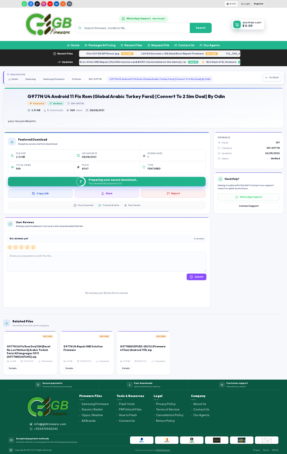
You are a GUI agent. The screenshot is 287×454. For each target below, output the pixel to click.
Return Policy (165, 420)
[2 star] (15, 247)
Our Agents (201, 415)
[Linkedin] (56, 3)
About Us (199, 404)
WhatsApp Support (251, 196)
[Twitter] (37, 3)
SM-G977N (95, 79)
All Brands (88, 420)
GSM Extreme (163, 450)
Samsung (30, 79)
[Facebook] (30, 3)
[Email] (69, 3)
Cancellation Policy (170, 415)
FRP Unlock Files (130, 409)
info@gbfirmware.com (48, 424)
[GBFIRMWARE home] (48, 24)
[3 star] (21, 247)
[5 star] (33, 247)
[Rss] (63, 3)
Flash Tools (127, 404)
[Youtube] (50, 3)
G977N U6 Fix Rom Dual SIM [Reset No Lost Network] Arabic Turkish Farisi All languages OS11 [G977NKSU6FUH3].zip (28, 351)
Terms (266, 450)
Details (13, 368)
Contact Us (127, 420)
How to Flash (128, 415)
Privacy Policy (166, 404)
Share (109, 193)
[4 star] (27, 247)
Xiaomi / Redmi (92, 409)
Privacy (256, 450)
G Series (76, 79)
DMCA (275, 450)
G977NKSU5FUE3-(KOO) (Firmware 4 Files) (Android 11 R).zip (143, 348)
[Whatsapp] (24, 3)
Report (175, 193)
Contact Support (249, 205)
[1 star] (9, 247)
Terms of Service (167, 409)
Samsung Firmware (53, 79)
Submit (199, 276)
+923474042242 (44, 428)
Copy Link (43, 193)
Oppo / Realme (92, 415)
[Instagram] (43, 3)
